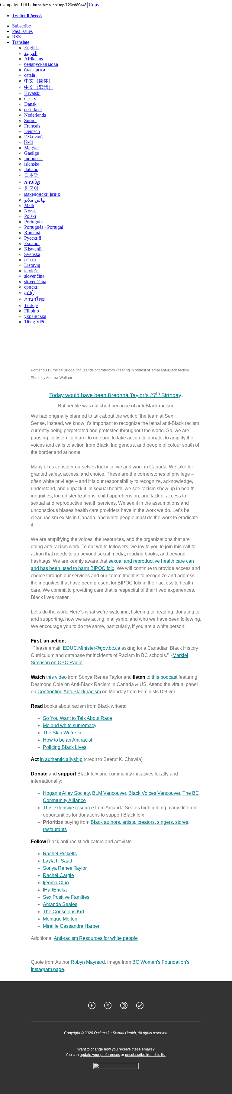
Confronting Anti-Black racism (69, 691)
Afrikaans (33, 58)
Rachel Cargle (58, 875)
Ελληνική (33, 136)
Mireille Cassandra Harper (71, 926)
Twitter (27, 15)
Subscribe (21, 25)
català (29, 75)
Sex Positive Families (66, 897)
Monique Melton (60, 918)
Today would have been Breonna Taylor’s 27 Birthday (115, 395)
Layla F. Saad (57, 860)
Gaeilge (31, 153)
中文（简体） (38, 80)
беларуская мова (41, 64)
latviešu (31, 270)
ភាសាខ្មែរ (32, 182)
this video (56, 677)
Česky (30, 98)
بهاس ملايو (35, 199)
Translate (20, 42)
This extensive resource (68, 807)
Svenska (32, 254)
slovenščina (35, 281)
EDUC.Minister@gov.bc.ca (92, 648)
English (31, 47)
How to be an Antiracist (67, 740)
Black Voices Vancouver (154, 793)
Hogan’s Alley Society (66, 793)
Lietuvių (32, 265)
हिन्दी (28, 142)
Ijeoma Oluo (56, 882)
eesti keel (33, 109)
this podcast (164, 677)
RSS (16, 36)
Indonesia (33, 158)
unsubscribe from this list (145, 1055)
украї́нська (35, 316)
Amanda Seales (60, 904)
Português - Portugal (43, 227)
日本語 (31, 175)
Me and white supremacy (69, 725)
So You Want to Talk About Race (77, 718)
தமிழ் (29, 292)
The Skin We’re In (62, 732)
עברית (30, 259)
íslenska (31, 164)
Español (32, 243)
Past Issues (22, 31)
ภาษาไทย (34, 299)
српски (31, 287)
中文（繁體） (38, 87)
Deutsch (32, 131)
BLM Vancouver (109, 793)
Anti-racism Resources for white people (96, 938)
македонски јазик (42, 194)
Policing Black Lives (64, 747)
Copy (94, 4)
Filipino (31, 310)
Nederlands (35, 115)
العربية (30, 53)
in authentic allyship (61, 759)
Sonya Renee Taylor (65, 868)
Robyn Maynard (88, 962)
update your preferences (100, 1055)
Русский (32, 238)
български (34, 69)
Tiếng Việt (34, 321)
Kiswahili (33, 248)
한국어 (31, 188)
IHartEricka (55, 889)
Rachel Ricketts (60, 853)
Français (32, 125)
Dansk (30, 104)
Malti (29, 205)
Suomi (30, 120)
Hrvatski (32, 93)
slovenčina (34, 276)
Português (33, 221)
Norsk (30, 210)
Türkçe (31, 305)
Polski (30, 216)
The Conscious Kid (63, 911)
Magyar (31, 147)
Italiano (31, 169)
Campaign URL (15, 4)
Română (32, 232)
